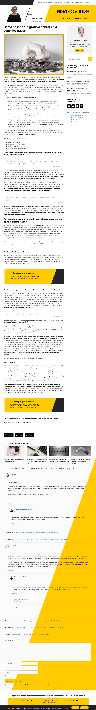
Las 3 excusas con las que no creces (78, 81)
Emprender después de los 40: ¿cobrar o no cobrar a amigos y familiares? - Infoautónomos (38, 621)
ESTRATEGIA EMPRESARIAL (79, 117)
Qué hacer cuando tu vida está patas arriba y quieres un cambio (80, 461)
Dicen (72, 2)
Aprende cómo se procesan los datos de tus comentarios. (49, 685)
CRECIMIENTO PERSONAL (78, 115)
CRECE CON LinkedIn (58, 2)
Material (77, 2)
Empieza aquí (41, 2)
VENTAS (73, 121)
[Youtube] (73, 106)
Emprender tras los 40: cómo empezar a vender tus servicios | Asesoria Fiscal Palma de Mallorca (40, 539)
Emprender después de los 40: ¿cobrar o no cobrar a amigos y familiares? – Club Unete (37, 627)
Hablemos (86, 2)
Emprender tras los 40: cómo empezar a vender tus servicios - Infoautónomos (34, 532)
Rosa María (13, 474)
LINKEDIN (74, 119)
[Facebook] (69, 106)
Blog (81, 2)
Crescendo (66, 2)
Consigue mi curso (24, 273)
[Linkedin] (77, 106)
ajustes (66, 708)
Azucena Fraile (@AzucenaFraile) (24, 509)
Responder (10, 503)
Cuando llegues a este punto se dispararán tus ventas (76, 72)
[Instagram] (81, 106)
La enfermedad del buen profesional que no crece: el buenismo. (30, 634)
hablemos (79, 50)
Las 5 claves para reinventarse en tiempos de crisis (77, 89)
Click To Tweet (56, 166)
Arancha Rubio (14, 546)
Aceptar (75, 707)
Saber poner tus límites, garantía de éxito (42, 380)
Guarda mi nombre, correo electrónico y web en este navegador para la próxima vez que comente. (36, 676)
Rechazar (84, 707)
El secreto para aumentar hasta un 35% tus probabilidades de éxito (37, 461)
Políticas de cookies (49, 708)
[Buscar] (90, 59)
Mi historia (49, 2)
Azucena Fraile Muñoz (20, 577)
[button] (9, 435)
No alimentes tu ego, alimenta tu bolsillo (24, 314)
